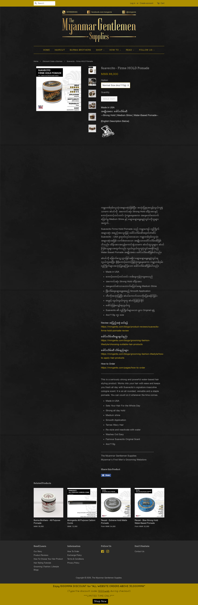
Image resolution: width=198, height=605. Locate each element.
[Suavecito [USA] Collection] (107, 136)
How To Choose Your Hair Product (48, 559)
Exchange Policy (74, 555)
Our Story (38, 551)
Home (46, 50)
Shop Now (100, 601)
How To (115, 50)
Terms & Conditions (75, 559)
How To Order (73, 551)
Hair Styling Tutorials (42, 563)
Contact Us (139, 551)
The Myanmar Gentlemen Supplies (107, 578)
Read (129, 50)
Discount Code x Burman (52, 61)
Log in (132, 3)
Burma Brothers (80, 50)
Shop (99, 50)
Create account (146, 3)
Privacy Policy (73, 563)
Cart (162, 3)
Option (104, 80)
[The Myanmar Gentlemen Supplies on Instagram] (107, 552)
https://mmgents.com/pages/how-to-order (123, 367)
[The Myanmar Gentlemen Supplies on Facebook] (102, 552)
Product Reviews (41, 555)
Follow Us (146, 50)
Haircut (60, 50)
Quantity (105, 92)
